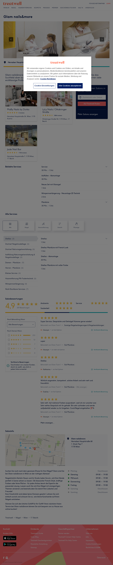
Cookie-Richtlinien (48, 79)
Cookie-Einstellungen (44, 86)
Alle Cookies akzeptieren (70, 86)
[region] (57, 74)
